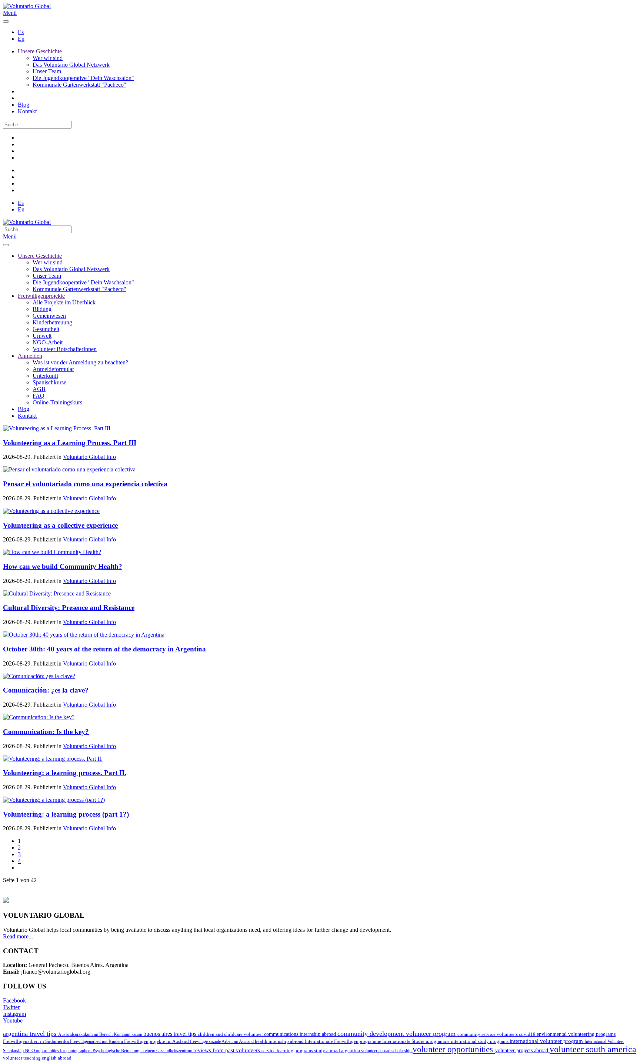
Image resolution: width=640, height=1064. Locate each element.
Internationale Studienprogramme (416, 1041)
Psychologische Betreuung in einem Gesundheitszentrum (143, 1050)
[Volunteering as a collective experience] (51, 511)
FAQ (38, 396)
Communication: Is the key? (46, 732)
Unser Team (47, 71)
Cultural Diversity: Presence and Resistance (68, 607)
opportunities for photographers (64, 1050)
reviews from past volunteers (227, 1050)
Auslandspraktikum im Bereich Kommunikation (100, 1034)
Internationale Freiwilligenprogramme (343, 1041)
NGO (30, 1050)
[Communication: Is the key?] (38, 717)
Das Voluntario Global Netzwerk (71, 64)
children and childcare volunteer (231, 1034)
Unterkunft (45, 376)
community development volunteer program (397, 1033)
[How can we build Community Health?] (52, 552)
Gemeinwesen (49, 316)
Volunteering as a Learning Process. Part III (69, 443)
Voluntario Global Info (89, 457)
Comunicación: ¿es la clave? (46, 690)
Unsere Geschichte (40, 51)
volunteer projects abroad (522, 1050)
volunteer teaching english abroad (37, 1058)
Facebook (14, 1000)
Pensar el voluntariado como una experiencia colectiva (85, 484)
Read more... (18, 936)
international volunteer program (547, 1041)
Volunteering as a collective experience (60, 525)
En (21, 39)
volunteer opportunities (454, 1049)
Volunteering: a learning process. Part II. (64, 773)
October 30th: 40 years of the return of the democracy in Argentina (104, 649)
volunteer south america (593, 1049)
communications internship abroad (300, 1034)
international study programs (480, 1041)
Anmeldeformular (53, 369)
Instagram (14, 1014)
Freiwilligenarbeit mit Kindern (97, 1041)
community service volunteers (488, 1034)
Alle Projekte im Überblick (64, 302)
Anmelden (30, 356)
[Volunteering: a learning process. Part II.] (53, 759)
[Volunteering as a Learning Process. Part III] (56, 428)
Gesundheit (46, 329)
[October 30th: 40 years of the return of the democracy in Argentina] (83, 634)
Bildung (42, 309)
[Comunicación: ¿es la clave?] (39, 676)
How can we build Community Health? (62, 566)
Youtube (13, 1020)
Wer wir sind (48, 58)
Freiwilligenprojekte (41, 296)
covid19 (528, 1034)
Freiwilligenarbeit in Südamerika (36, 1041)
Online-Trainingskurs (57, 402)
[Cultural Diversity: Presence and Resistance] (57, 593)
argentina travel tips (30, 1033)
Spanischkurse (49, 382)
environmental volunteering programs (576, 1034)
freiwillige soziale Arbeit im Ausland (222, 1041)
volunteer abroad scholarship (387, 1050)
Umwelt (42, 336)
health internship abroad (280, 1041)
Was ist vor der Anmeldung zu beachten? (80, 362)
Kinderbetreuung (52, 322)
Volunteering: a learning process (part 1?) (66, 814)
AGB (39, 389)
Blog (23, 104)
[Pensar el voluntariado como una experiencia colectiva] (69, 469)
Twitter (11, 1007)
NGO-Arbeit (48, 342)
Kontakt (27, 111)
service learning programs (287, 1050)
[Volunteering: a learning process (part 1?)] (54, 800)
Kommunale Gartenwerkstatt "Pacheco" (79, 84)
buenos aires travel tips (170, 1033)
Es (21, 32)
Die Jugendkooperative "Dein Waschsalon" (83, 78)
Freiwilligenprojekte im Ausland (157, 1041)
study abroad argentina (337, 1050)
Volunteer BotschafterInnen (65, 349)
